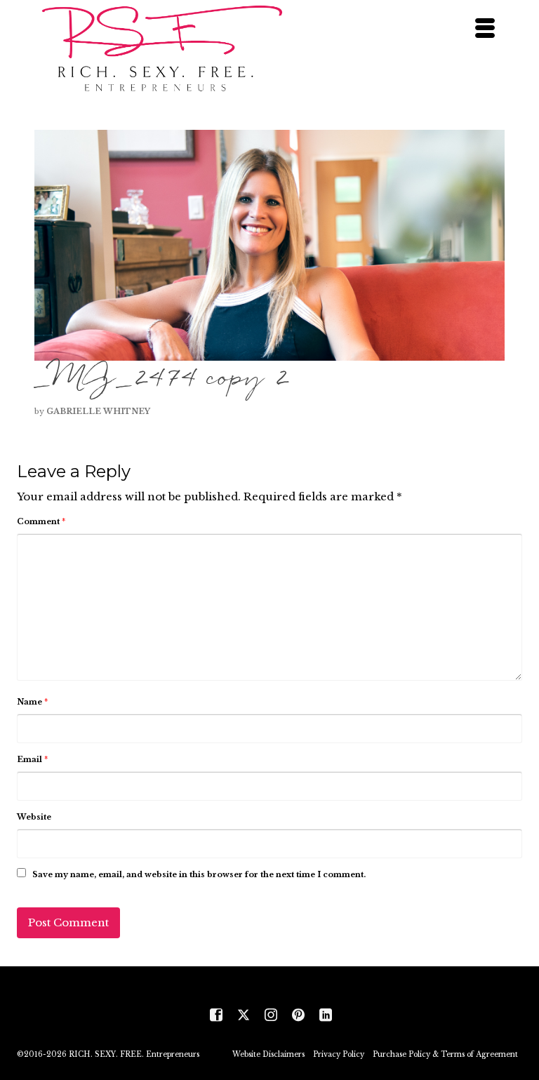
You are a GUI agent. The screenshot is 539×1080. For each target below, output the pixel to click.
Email (32, 759)
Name (32, 702)
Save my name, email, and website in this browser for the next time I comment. (199, 874)
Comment (41, 521)
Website (34, 817)
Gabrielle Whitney (98, 411)
